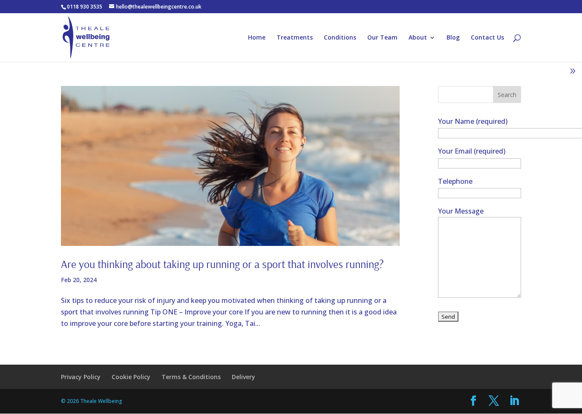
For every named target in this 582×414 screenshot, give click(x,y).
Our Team (382, 37)
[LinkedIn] (514, 401)
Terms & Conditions (191, 377)
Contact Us (487, 37)
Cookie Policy (131, 377)
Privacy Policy (81, 377)
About (418, 37)
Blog (453, 37)
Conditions (340, 37)
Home (256, 37)
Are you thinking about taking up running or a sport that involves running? (222, 264)
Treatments (295, 37)
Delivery (243, 377)
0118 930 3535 (84, 6)
